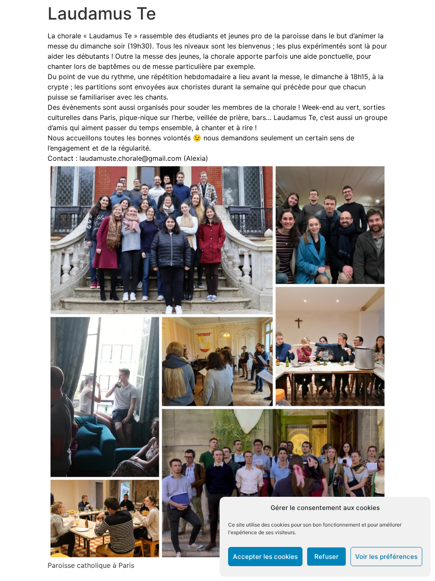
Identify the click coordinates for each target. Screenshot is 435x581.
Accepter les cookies (265, 557)
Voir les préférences (386, 557)
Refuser (326, 557)
